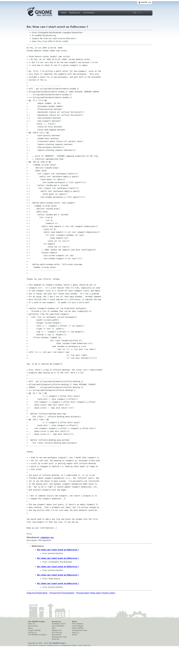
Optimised (31, 645)
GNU (88, 645)
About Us (31, 624)
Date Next (42, 593)
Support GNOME (34, 630)
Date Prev (31, 593)
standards (42, 645)
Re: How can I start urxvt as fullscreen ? (58, 550)
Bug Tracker (56, 635)
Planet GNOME (77, 628)
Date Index (96, 593)
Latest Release (77, 626)
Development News (79, 630)
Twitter (74, 635)
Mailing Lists (74, 13)
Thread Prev (55, 593)
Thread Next (68, 593)
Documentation (58, 626)
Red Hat (58, 645)
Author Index (109, 593)
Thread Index (83, 593)
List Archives (88, 13)
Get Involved (33, 626)
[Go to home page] (43, 17)
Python (80, 645)
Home (63, 13)
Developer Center (59, 624)
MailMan (74, 645)
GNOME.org (146, 2)
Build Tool (55, 639)
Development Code (59, 637)
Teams (30, 628)
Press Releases (77, 624)
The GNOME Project (36, 622)
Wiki (53, 628)
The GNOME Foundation (37, 635)
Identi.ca (75, 633)
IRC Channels (57, 633)
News (74, 622)
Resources (56, 622)
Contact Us (32, 633)
